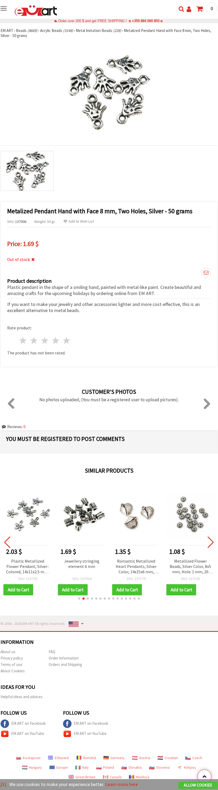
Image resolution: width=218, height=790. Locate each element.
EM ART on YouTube (27, 733)
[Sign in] (189, 9)
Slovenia (163, 767)
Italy (85, 767)
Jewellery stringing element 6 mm (29, 563)
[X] (3, 784)
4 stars (55, 340)
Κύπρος (190, 767)
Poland (108, 767)
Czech (197, 757)
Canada (115, 777)
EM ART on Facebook (28, 723)
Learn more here (121, 784)
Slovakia (135, 767)
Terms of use (11, 664)
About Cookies (13, 670)
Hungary (35, 767)
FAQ (52, 651)
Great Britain (85, 777)
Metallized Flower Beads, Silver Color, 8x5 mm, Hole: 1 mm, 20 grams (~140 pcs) (137, 566)
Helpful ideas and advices (22, 696)
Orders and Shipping (65, 664)
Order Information (64, 658)
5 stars (66, 340)
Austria (144, 757)
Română (89, 757)
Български (31, 757)
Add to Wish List (81, 221)
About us (8, 651)
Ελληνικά (62, 757)
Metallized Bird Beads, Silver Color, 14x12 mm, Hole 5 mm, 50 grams (192, 566)
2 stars (34, 340)
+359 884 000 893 (146, 21)
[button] (79, 598)
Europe (62, 767)
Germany (117, 757)
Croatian (171, 757)
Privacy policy (12, 658)
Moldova (142, 777)
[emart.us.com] (36, 10)
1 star (23, 340)
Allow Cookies (198, 785)
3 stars (45, 340)
